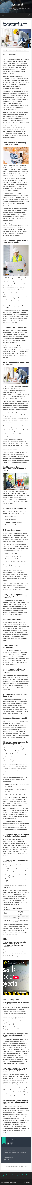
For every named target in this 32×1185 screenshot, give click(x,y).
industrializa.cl (16, 5)
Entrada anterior (9, 1157)
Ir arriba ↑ (27, 1182)
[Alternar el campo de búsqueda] (29, 15)
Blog (6, 1152)
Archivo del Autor (8, 1143)
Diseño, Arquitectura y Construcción (17, 1152)
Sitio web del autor (11, 1143)
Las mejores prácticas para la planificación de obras (15, 24)
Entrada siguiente (9, 1159)
